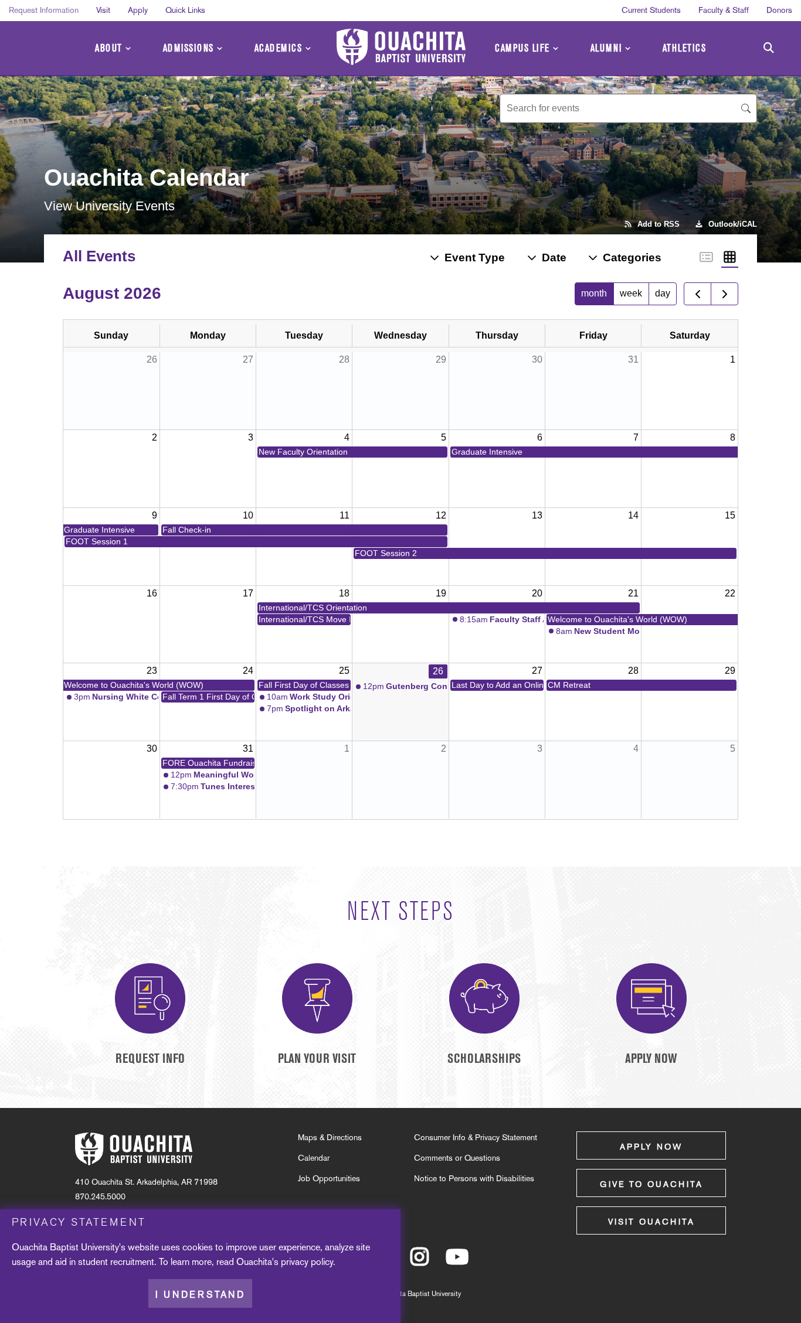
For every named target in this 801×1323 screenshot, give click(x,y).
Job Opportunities (329, 1178)
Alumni (606, 48)
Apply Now (651, 1146)
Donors (779, 10)
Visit (103, 10)
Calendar (314, 1157)
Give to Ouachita (651, 1184)
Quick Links (185, 10)
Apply (138, 10)
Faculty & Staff (723, 10)
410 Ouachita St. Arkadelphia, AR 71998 (146, 1181)
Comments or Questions (457, 1157)
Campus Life (522, 48)
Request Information (44, 10)
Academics (278, 48)
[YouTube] (457, 1262)
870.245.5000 (100, 1196)
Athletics (685, 48)
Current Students (651, 10)
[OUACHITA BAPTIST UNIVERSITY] (401, 46)
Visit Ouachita (651, 1221)
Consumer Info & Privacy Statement (475, 1137)
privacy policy (307, 1261)
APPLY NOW (651, 1058)
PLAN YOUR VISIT (317, 1058)
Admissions (188, 48)
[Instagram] (419, 1262)
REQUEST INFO (150, 1058)
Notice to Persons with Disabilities (474, 1178)
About (109, 48)
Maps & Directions (330, 1137)
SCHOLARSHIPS (484, 1058)
